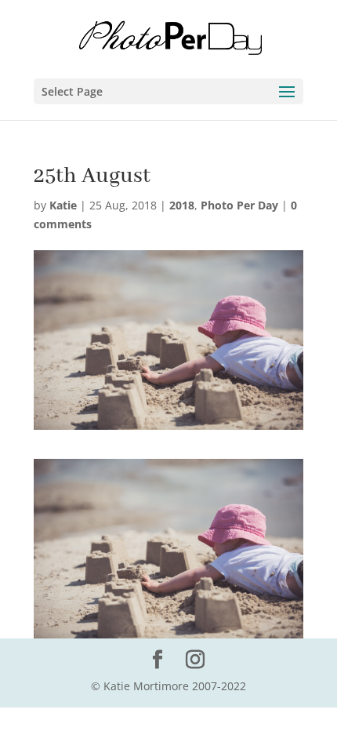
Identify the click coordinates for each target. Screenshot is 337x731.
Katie (63, 205)
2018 (181, 205)
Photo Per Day (239, 205)
